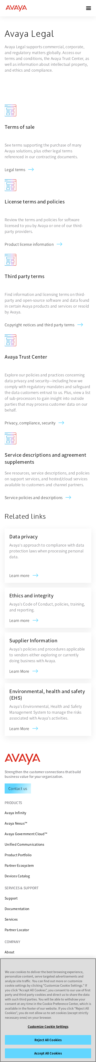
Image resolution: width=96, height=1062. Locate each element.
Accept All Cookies (48, 1053)
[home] (16, 8)
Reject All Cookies (48, 1040)
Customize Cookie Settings (48, 1026)
